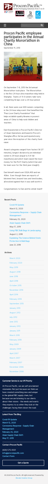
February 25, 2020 (10, 432)
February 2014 (16, 299)
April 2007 (14, 353)
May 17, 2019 (8, 438)
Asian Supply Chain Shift (20, 223)
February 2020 (16, 263)
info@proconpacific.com (13, 453)
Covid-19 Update (17, 205)
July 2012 (13, 317)
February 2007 (16, 362)
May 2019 (14, 267)
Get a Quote (23, 463)
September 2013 (17, 303)
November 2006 (17, 371)
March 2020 (15, 258)
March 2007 (15, 358)
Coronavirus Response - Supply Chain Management (18, 427)
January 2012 (15, 326)
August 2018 (15, 272)
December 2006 (17, 367)
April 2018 (14, 281)
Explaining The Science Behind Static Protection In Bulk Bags (25, 239)
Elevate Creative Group (24, 478)
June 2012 (14, 322)
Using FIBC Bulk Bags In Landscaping (25, 230)
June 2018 (14, 276)
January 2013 (15, 308)
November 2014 (16, 290)
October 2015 (16, 285)
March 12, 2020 (9, 422)
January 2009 (15, 349)
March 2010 (15, 335)
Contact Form (8, 456)
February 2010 (16, 340)
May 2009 (14, 344)
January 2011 (15, 331)
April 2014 (14, 294)
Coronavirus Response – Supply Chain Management (25, 214)
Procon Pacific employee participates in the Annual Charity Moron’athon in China (24, 39)
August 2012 (15, 312)
